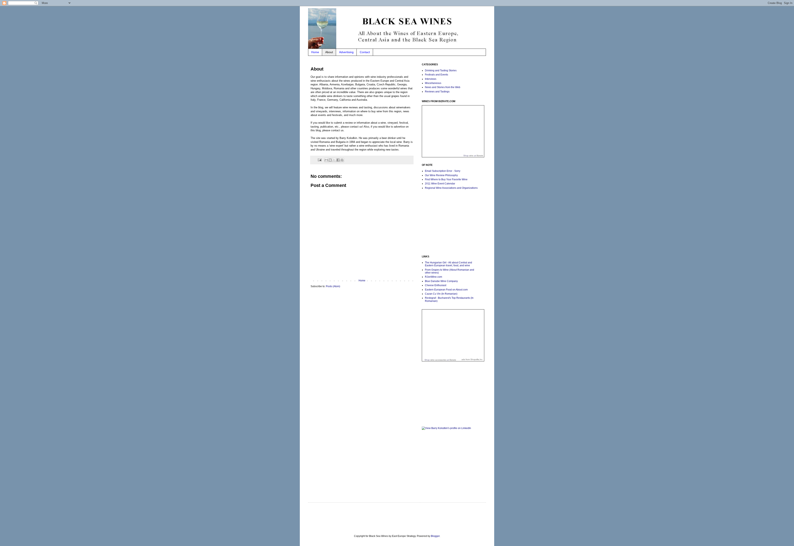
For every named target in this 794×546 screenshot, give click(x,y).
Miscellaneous (433, 83)
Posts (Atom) (333, 286)
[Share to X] (334, 160)
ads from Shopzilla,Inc (472, 359)
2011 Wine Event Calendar (440, 183)
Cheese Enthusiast (435, 285)
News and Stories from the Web (442, 87)
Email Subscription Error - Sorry (442, 171)
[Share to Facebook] (338, 160)
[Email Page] (319, 159)
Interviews (430, 79)
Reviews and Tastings (437, 91)
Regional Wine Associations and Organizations (451, 187)
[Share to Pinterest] (342, 160)
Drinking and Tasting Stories (441, 70)
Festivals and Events (436, 74)
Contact (365, 52)
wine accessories (438, 360)
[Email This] (326, 160)
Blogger (435, 536)
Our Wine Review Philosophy (441, 175)
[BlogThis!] (330, 160)
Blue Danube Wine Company (441, 281)
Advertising (346, 52)
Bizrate (480, 155)
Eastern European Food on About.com (446, 289)
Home (315, 52)
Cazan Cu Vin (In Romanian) (441, 293)
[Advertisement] (448, 222)
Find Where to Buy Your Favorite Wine (446, 179)
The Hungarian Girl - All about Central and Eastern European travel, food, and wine (448, 264)
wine (471, 155)
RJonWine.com (433, 276)
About (329, 52)
